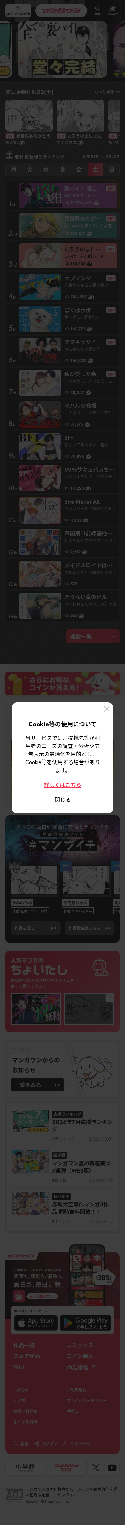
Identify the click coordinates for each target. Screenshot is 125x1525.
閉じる (63, 799)
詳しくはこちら (62, 785)
